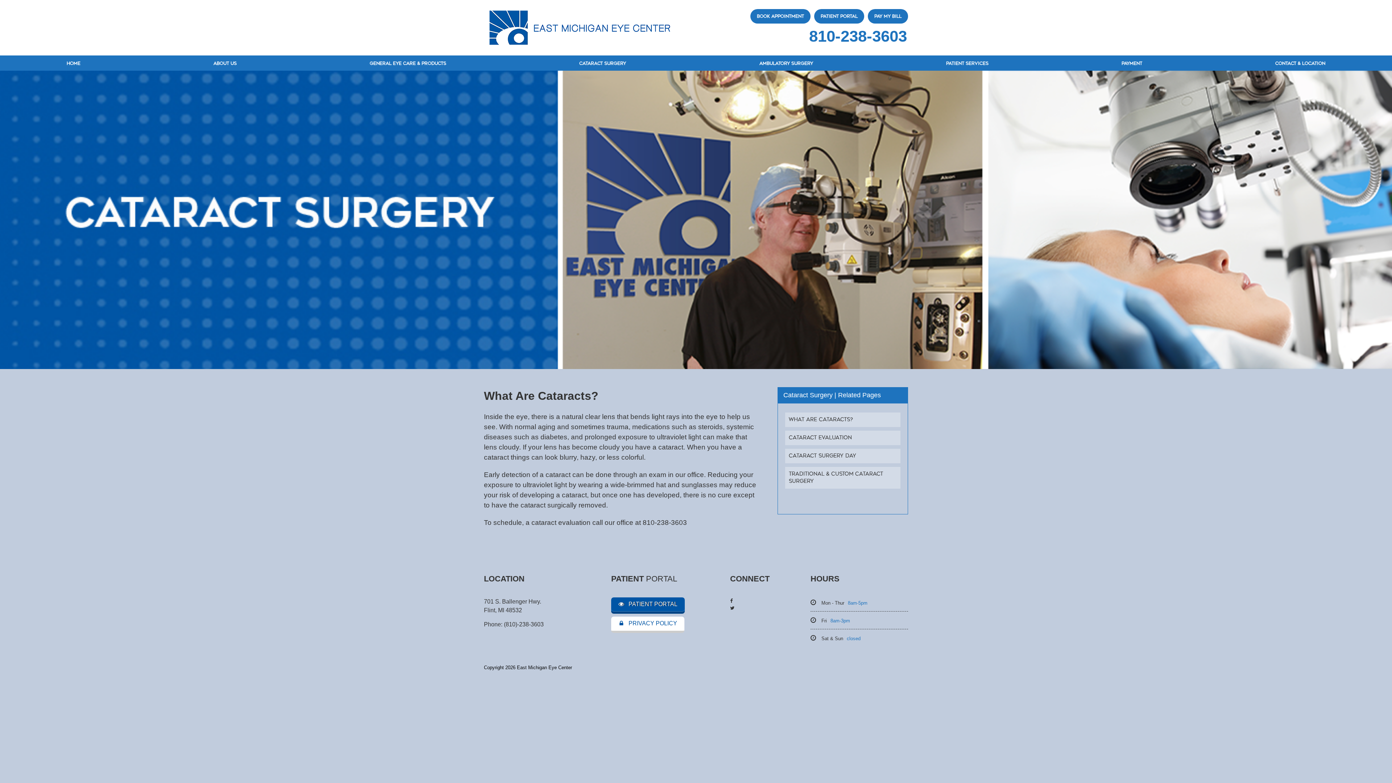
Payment (1132, 63)
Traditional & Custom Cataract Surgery (836, 477)
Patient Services (967, 63)
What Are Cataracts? (821, 420)
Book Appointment (780, 16)
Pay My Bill (888, 16)
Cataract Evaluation (820, 438)
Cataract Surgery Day (822, 456)
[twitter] (732, 608)
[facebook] (731, 600)
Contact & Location (1300, 63)
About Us (225, 63)
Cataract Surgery (602, 63)
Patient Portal (839, 16)
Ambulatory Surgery (786, 63)
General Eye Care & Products (408, 63)
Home (73, 63)
